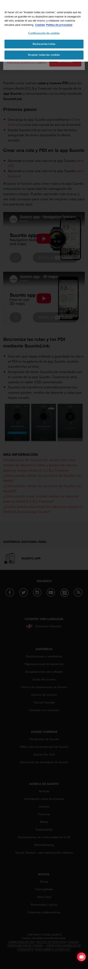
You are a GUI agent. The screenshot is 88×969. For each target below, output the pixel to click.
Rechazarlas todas (44, 44)
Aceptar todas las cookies (44, 55)
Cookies (40, 25)
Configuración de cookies (44, 33)
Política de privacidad (59, 25)
